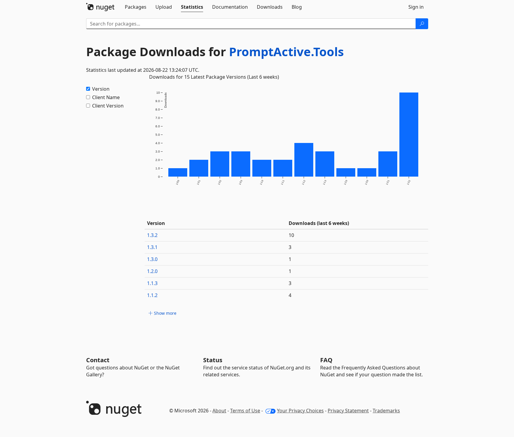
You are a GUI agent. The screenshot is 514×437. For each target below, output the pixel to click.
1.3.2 (152, 235)
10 (291, 235)
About (219, 410)
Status (212, 360)
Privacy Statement (348, 410)
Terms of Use (245, 410)
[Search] (422, 23)
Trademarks (386, 410)
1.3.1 (152, 247)
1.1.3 (152, 283)
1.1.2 (152, 295)
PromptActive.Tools (286, 51)
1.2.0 (152, 271)
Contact (98, 360)
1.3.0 (152, 259)
